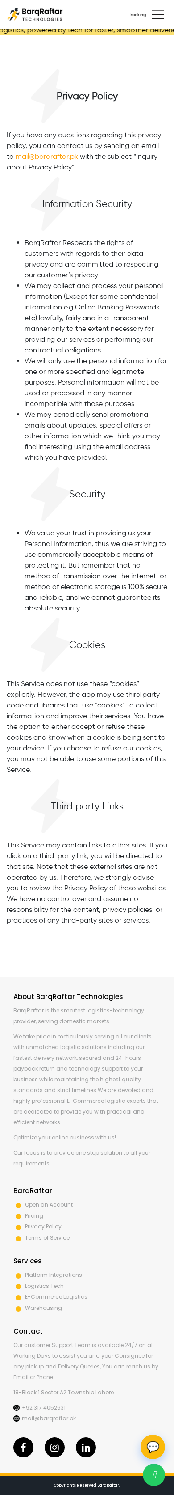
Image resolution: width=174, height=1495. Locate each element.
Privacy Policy (43, 1226)
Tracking (137, 14)
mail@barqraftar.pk (47, 156)
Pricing (34, 1216)
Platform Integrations (53, 1275)
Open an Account (49, 1204)
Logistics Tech (44, 1286)
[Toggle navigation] (157, 14)
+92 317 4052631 (44, 1407)
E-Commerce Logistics (56, 1296)
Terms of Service (47, 1237)
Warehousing (43, 1308)
